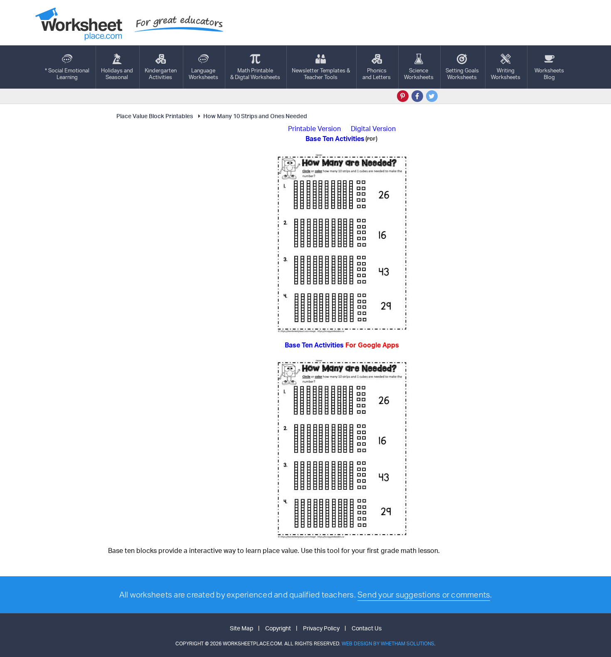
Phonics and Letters (376, 73)
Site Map (241, 628)
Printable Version (314, 128)
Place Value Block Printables (154, 115)
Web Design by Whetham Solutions (388, 643)
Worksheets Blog (549, 73)
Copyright (278, 628)
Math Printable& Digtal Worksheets (255, 73)
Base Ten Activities (342, 345)
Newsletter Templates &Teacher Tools (321, 73)
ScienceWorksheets (419, 73)
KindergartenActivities (161, 73)
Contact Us (367, 628)
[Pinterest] (403, 96)
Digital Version (373, 128)
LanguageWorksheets (203, 73)
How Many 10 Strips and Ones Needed (255, 115)
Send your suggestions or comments (423, 595)
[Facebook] (417, 96)
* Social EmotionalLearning (67, 73)
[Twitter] (432, 96)
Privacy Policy (321, 628)
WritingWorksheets (505, 73)
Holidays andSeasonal (117, 73)
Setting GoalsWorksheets (462, 73)
